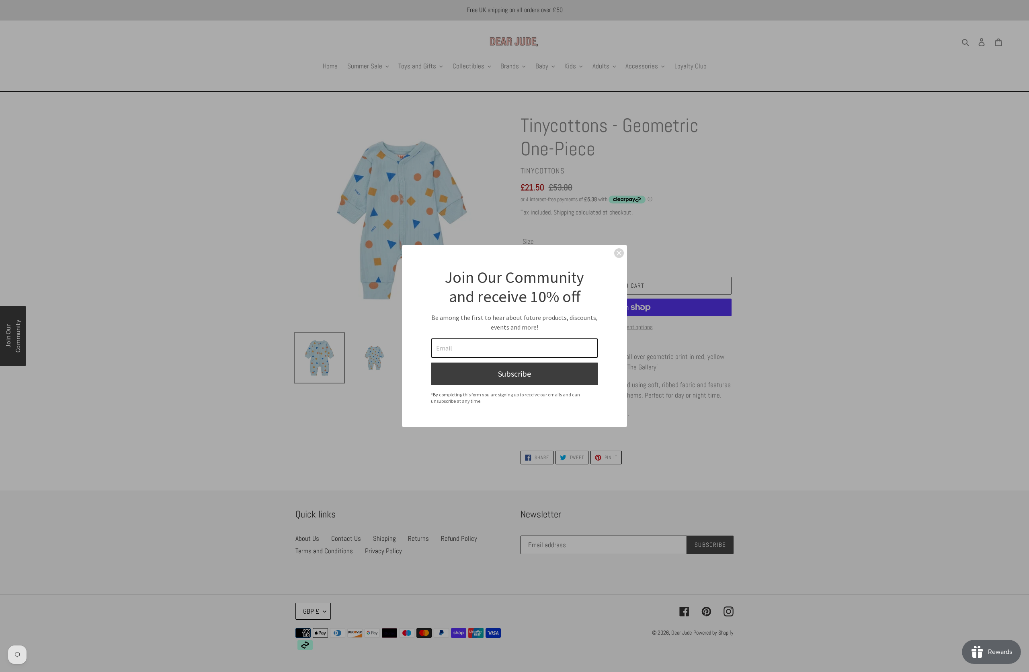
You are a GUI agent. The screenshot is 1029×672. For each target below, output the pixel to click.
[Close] (619, 253)
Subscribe (514, 374)
